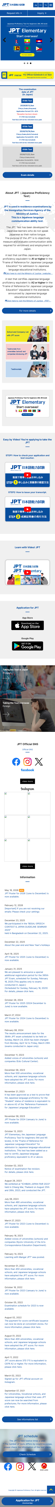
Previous (4, 40)
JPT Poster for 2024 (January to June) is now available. (25, 1121)
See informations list (27, 1419)
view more (27, 781)
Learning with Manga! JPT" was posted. (25, 1257)
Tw (46, 5)
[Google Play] (27, 646)
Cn (41, 5)
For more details (27, 310)
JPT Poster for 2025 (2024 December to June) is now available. (25, 1005)
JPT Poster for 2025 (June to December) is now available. (27, 958)
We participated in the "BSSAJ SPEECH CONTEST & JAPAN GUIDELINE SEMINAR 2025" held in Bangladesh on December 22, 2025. (26, 928)
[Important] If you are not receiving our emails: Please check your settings (24, 910)
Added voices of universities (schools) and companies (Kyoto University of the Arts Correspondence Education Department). (26, 1242)
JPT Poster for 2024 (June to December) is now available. (27, 1020)
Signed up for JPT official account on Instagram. (24, 1380)
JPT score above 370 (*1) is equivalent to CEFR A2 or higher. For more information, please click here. (26, 1363)
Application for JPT (27, 1501)
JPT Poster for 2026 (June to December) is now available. (27, 895)
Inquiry (41, 13)
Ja (35, 5)
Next (50, 40)
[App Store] (27, 625)
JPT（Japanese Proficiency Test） (13, 5)
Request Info (14, 13)
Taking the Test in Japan (15, 671)
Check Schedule (27, 1454)
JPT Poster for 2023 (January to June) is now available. (25, 1292)
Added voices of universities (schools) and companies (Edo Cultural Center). (26, 1060)
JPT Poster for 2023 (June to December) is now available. (27, 1225)
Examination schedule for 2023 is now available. (24, 1307)
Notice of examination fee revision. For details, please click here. (22, 1170)
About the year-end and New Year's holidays (27, 945)
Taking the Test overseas (16, 704)
